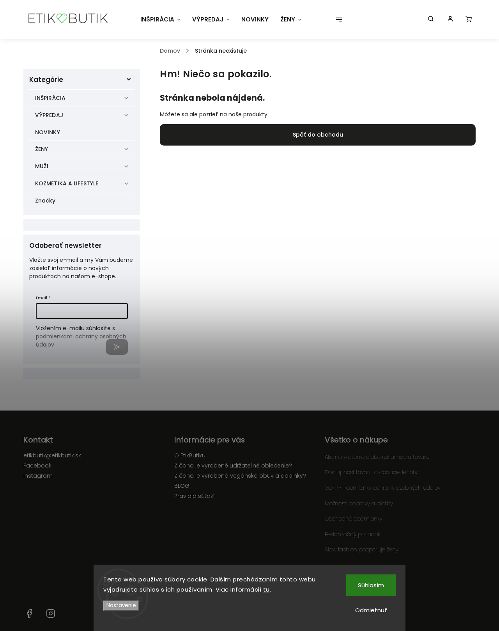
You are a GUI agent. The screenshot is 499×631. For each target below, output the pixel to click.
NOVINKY (47, 132)
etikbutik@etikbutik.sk (52, 455)
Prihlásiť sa (117, 347)
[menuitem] (160, 19)
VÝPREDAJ (49, 115)
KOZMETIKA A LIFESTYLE (66, 183)
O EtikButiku (189, 455)
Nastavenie (121, 605)
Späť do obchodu (318, 135)
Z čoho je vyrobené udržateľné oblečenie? (233, 465)
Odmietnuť (371, 610)
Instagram (38, 476)
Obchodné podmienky (353, 519)
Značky (45, 200)
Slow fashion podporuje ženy (361, 549)
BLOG (181, 486)
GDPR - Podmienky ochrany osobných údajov (383, 488)
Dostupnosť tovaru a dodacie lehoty (371, 472)
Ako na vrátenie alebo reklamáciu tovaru (377, 457)
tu (266, 589)
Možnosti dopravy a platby (359, 503)
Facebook (37, 465)
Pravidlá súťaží (194, 496)
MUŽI (41, 166)
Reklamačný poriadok (352, 534)
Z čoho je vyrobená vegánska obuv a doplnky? (240, 476)
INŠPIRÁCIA (50, 98)
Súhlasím (371, 585)
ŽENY (41, 149)
